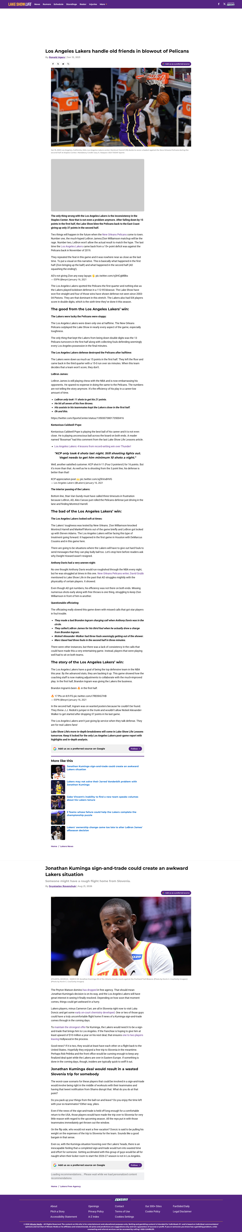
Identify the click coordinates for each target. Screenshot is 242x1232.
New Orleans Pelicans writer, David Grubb (120, 573)
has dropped (90, 989)
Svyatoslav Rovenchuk (62, 886)
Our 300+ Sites (153, 1206)
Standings (71, 4)
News (37, 4)
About (53, 1206)
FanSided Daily (181, 1206)
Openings (93, 1206)
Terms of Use (122, 1211)
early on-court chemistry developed (95, 1012)
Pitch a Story (57, 1211)
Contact (119, 1206)
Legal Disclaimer (182, 1211)
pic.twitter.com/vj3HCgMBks (112, 275)
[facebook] (218, 4)
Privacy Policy (96, 1211)
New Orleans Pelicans (114, 234)
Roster (83, 4)
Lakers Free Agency (70, 1186)
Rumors (47, 4)
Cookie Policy (152, 1211)
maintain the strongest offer (70, 1027)
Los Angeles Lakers (72, 246)
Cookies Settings (124, 1216)
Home (54, 846)
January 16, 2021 (78, 279)
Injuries (93, 4)
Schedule (58, 4)
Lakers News (66, 846)
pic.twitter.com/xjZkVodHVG (96, 479)
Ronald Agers (57, 57)
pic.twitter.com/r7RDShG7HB (90, 696)
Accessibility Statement (63, 1216)
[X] (224, 4)
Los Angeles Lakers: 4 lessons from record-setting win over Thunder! (92, 446)
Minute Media (36, 1224)
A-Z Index (93, 1216)
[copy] (68, 64)
